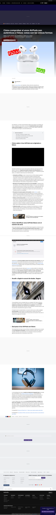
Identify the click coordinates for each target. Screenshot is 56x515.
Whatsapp (24, 23)
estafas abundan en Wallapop (27, 393)
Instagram (44, 3)
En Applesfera (28, 215)
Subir (50, 492)
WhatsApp (22, 481)
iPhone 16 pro (16, 472)
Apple (39, 23)
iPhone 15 (16, 23)
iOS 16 (35, 192)
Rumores (5, 481)
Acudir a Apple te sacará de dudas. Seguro (22, 137)
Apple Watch (22, 479)
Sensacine (19, 496)
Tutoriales (16, 416)
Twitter (47, 3)
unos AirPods (17, 85)
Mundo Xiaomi (6, 501)
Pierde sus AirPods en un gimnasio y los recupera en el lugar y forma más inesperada (34, 217)
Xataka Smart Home (6, 500)
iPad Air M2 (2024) (22, 472)
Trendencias (41, 496)
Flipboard (42, 3)
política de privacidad (40, 479)
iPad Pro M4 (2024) (34, 472)
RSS (39, 484)
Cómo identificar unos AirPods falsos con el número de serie (24, 135)
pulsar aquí (29, 268)
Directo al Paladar (27, 496)
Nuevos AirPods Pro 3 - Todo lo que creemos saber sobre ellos (30, 410)
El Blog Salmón (49, 496)
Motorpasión (34, 496)
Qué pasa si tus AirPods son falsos (21, 138)
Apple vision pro (40, 472)
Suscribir (43, 477)
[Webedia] (50, 0)
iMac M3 (48, 472)
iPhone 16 (11, 472)
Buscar (50, 489)
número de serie (25, 416)
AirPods (21, 416)
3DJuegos (12, 496)
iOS (30, 23)
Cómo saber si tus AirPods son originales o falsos (23, 134)
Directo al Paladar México (27, 507)
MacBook (33, 23)
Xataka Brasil (5, 508)
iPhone (28, 23)
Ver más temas (6, 485)
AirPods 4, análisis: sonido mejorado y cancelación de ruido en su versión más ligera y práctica (34, 320)
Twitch (41, 3)
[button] (17, 81)
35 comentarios (7, 40)
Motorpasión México (34, 507)
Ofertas (13, 481)
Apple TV (13, 479)
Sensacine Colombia (19, 508)
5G (36, 23)
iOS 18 (45, 472)
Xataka (5, 496)
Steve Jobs (12, 23)
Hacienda (20, 23)
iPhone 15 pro (28, 472)
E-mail (14, 40)
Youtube (46, 3)
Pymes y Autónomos (48, 498)
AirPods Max (14, 261)
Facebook (10, 40)
